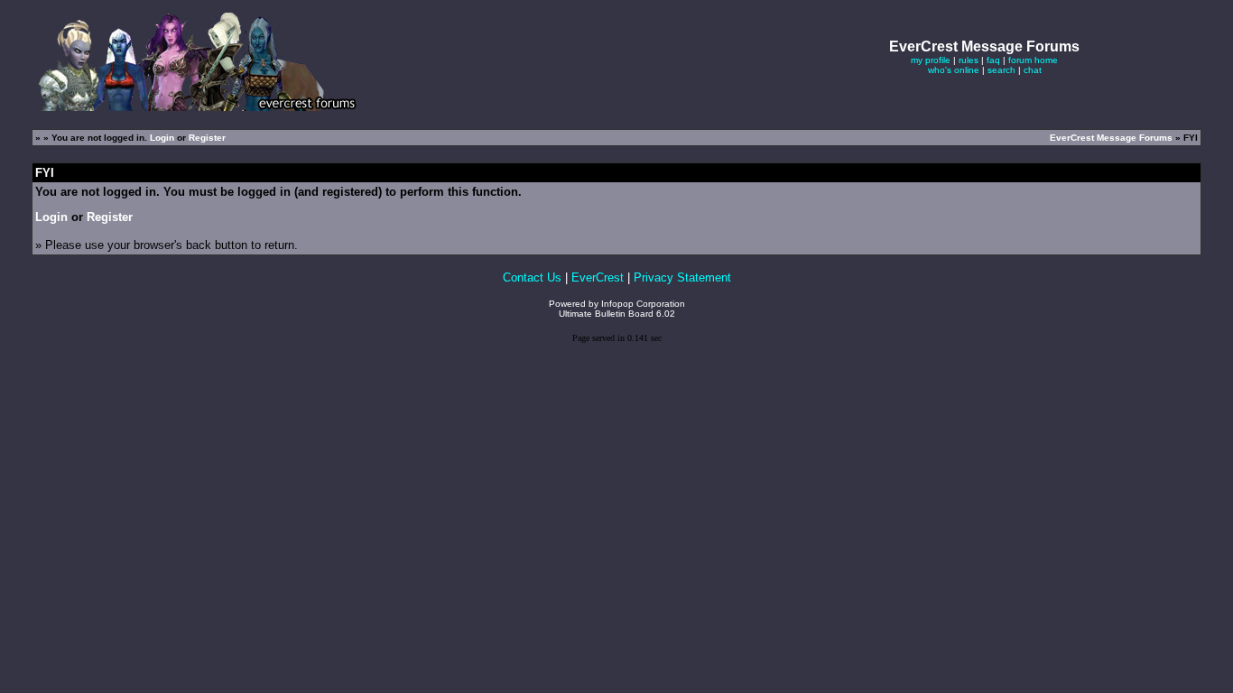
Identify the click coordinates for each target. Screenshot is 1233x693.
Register (207, 138)
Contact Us (532, 277)
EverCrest (597, 277)
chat (1033, 70)
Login (162, 138)
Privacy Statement (682, 277)
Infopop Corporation (643, 304)
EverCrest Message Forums (1111, 138)
